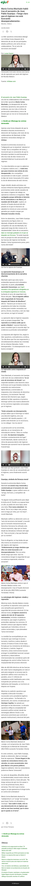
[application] (15, 63)
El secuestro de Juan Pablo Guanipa (14, 97)
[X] (11, 31)
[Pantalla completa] (28, 69)
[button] (15, 62)
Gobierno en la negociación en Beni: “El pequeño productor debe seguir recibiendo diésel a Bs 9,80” (14, 848)
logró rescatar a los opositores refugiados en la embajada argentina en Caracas (15, 289)
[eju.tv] (5, 2)
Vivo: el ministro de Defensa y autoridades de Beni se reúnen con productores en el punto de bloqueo (15, 868)
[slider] (14, 264)
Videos (9, 24)
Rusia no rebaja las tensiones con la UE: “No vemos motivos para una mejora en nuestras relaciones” (15, 861)
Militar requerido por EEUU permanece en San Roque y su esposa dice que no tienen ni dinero (15, 855)
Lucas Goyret (8, 53)
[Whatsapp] (3, 31)
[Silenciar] (25, 69)
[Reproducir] (3, 69)
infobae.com (11, 81)
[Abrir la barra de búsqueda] (27, 2)
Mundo (3, 24)
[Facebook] (7, 31)
